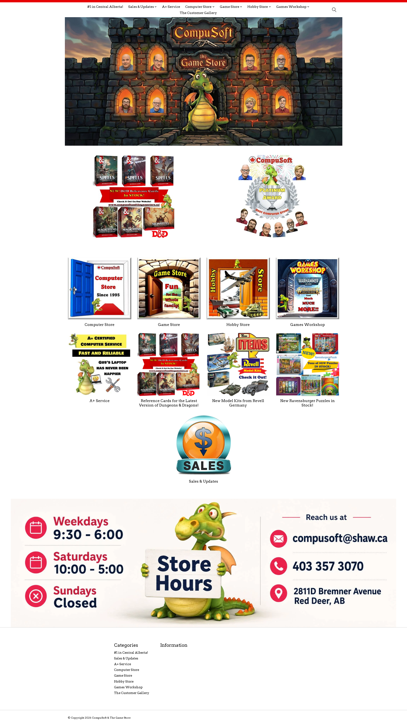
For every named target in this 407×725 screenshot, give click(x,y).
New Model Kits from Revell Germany (238, 402)
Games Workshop (307, 324)
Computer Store (99, 324)
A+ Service (171, 7)
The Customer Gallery (198, 13)
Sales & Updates (203, 481)
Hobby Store (238, 324)
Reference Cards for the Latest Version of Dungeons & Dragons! (169, 402)
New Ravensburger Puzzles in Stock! (307, 402)
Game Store (169, 324)
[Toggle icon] (334, 10)
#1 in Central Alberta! (105, 7)
